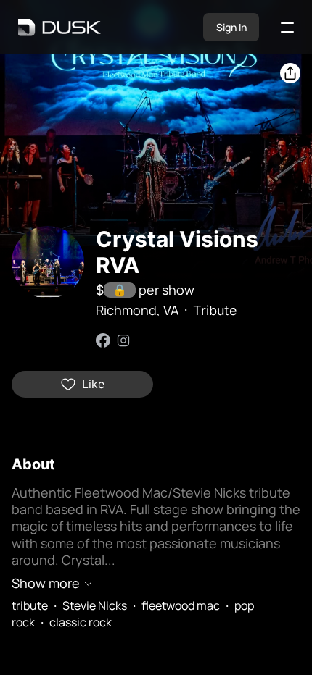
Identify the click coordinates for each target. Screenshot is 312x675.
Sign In (231, 27)
